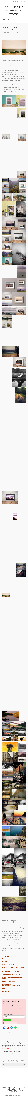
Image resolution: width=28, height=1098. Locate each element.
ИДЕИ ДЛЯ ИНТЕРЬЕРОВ (19, 1087)
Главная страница (7, 32)
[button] (9, 101)
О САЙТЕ (9, 1085)
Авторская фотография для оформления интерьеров (14, 10)
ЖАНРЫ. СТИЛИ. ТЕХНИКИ (14, 1088)
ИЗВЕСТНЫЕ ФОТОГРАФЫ (14, 1089)
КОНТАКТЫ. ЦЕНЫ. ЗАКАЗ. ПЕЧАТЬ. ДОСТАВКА (14, 1092)
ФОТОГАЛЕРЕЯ (16, 1085)
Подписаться (7, 1019)
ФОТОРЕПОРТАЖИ (7, 1087)
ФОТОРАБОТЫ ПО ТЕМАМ (14, 1086)
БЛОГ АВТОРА (14, 1091)
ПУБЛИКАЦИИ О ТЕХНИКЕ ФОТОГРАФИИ (14, 1090)
